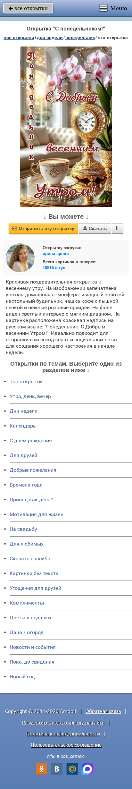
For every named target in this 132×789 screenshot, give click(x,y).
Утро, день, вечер (30, 396)
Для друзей (23, 455)
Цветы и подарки (30, 618)
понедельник (80, 37)
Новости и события (33, 647)
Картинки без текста (34, 573)
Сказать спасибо (30, 559)
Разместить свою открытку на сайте (63, 722)
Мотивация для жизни (36, 514)
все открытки (28, 8)
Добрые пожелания (33, 470)
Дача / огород (27, 632)
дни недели (50, 37)
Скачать (95, 228)
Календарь (23, 426)
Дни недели (23, 411)
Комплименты (27, 603)
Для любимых (27, 544)
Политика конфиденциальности (63, 734)
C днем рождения (31, 440)
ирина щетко (56, 253)
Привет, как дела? (31, 499)
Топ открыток (26, 381)
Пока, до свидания (32, 662)
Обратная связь (103, 711)
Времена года (26, 485)
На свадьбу (23, 529)
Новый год (22, 677)
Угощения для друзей (35, 588)
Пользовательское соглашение (66, 745)
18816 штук (54, 267)
